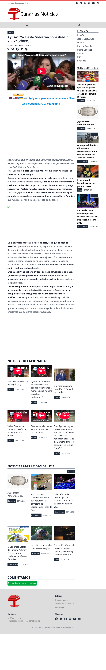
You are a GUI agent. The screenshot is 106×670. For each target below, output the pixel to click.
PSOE (80, 57)
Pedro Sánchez (84, 49)
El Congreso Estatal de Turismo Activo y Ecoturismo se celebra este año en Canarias (17, 553)
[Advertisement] (41, 137)
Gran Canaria (36, 515)
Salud (57, 560)
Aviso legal (59, 607)
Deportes (81, 100)
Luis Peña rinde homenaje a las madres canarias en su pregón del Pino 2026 (63, 500)
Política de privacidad (64, 603)
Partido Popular (85, 46)
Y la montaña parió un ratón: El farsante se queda (64, 389)
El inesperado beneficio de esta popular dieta (86, 183)
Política (80, 53)
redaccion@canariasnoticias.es (26, 621)
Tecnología (35, 553)
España (10, 32)
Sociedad (81, 60)
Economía (11, 501)
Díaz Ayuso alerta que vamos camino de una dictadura (41, 429)
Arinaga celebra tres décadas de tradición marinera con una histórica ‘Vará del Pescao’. (87, 151)
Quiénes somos (61, 600)
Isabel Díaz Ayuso (85, 38)
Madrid (80, 42)
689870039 (20, 618)
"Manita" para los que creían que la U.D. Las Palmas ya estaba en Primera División (87, 90)
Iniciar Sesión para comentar (22, 583)
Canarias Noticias (14, 45)
